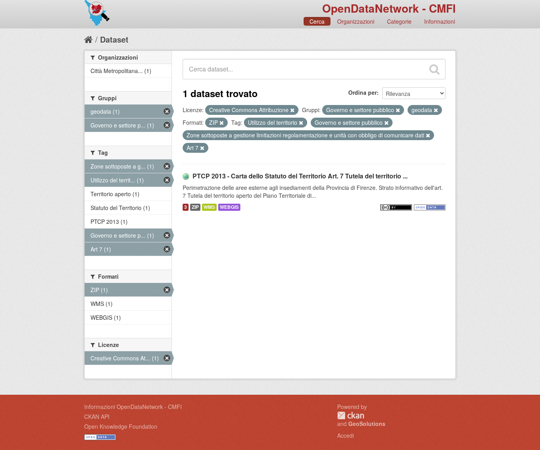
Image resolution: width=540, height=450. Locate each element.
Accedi (345, 435)
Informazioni (439, 21)
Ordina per (362, 92)
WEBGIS (229, 207)
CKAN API (97, 416)
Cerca (317, 21)
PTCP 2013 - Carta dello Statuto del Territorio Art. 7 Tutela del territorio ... (300, 175)
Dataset (114, 39)
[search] (434, 69)
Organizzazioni (355, 21)
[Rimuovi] (292, 110)
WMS (209, 207)
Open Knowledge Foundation (120, 426)
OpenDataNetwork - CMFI (389, 8)
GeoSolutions (366, 424)
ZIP (195, 207)
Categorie (399, 21)
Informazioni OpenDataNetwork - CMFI (133, 407)
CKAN (350, 415)
